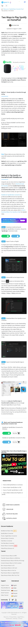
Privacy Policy (13, 617)
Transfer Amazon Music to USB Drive (10, 558)
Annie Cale (16, 25)
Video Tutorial (4, 595)
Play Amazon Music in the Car (8, 570)
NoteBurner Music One (7, 531)
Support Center (5, 585)
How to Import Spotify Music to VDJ (12, 487)
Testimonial (9, 618)
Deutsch (15, 590)
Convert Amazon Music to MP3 (9, 555)
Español (15, 596)
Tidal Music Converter (6, 541)
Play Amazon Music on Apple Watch (10, 573)
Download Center (5, 590)
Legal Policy (21, 617)
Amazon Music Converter (7, 538)
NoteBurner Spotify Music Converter (10, 195)
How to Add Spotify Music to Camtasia (13, 485)
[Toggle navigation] (6, 6)
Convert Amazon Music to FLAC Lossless (11, 563)
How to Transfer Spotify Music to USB (12, 490)
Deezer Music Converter (7, 545)
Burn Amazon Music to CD (7, 565)
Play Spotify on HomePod (8, 10)
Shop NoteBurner (5, 588)
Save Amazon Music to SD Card (9, 568)
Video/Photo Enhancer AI (7, 548)
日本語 (14, 588)
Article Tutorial (5, 592)
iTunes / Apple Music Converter (9, 536)
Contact (20, 618)
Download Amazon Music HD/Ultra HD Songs (12, 560)
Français (15, 593)
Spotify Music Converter (7, 533)
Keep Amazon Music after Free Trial (10, 575)
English (15, 585)
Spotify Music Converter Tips (16, 9)
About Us (6, 617)
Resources (6, 9)
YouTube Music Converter (7, 543)
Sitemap (15, 618)
